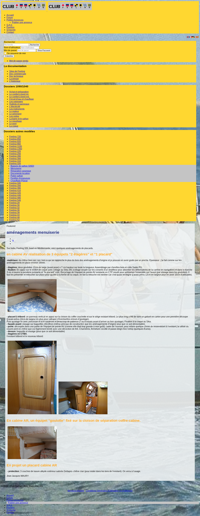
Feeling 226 (15, 151)
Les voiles (14, 116)
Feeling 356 (15, 185)
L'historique (14, 81)
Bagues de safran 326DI (22, 166)
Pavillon (10, 27)
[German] (193, 37)
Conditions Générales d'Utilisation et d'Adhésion (109, 491)
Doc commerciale (17, 74)
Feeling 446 (15, 195)
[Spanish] (197, 37)
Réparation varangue (21, 171)
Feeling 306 (15, 158)
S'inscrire (11, 30)
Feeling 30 (14, 205)
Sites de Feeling (17, 71)
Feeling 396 (15, 188)
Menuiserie (16, 168)
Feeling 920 (15, 141)
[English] (188, 37)
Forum (10, 17)
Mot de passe (10, 50)
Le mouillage (15, 121)
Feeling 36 (14, 210)
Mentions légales (76, 491)
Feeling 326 (15, 163)
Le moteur (14, 111)
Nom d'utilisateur (12, 47)
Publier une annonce (22, 22)
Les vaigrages (16, 101)
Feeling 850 (15, 139)
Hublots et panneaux (19, 104)
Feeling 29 (14, 203)
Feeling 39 (14, 212)
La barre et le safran (18, 119)
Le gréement (15, 114)
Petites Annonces (15, 20)
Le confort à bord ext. (19, 96)
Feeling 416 (15, 190)
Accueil (10, 15)
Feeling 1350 (15, 149)
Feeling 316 (15, 161)
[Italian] (195, 37)
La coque (13, 126)
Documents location (20, 173)
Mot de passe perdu (18, 61)
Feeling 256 (15, 154)
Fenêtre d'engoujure (20, 178)
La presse (14, 79)
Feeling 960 (15, 144)
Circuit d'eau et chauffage (21, 99)
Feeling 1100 (15, 146)
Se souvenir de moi (16, 53)
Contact (10, 32)
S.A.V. (10, 25)
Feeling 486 (15, 198)
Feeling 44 (14, 215)
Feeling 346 (15, 183)
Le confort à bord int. (19, 94)
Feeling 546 (15, 200)
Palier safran (17, 176)
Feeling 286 (15, 156)
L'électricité (14, 106)
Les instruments (16, 109)
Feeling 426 (15, 193)
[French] (190, 37)
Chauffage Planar (19, 181)
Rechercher (9, 42)
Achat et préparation (19, 92)
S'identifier (9, 56)
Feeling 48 (14, 217)
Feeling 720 (15, 136)
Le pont (12, 123)
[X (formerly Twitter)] (13, 241)
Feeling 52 (14, 220)
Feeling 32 (14, 208)
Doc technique (16, 76)
